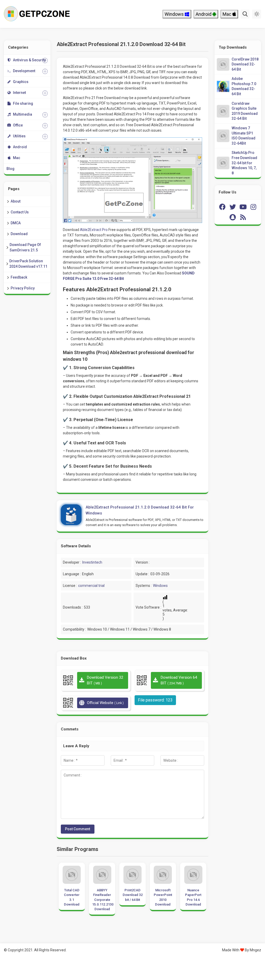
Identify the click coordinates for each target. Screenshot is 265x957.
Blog (10, 169)
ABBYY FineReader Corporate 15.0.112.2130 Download (102, 899)
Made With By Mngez (241, 950)
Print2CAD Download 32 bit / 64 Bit (132, 894)
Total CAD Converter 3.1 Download (71, 897)
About (15, 201)
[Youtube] (243, 207)
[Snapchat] (233, 217)
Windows (175, 14)
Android (204, 14)
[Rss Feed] (243, 217)
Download (19, 234)
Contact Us (20, 212)
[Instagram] (253, 207)
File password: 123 (155, 700)
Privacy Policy (23, 288)
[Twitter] (233, 207)
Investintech (92, 562)
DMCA (16, 223)
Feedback (19, 277)
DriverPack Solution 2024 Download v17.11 (28, 263)
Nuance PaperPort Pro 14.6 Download (193, 897)
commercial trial (91, 586)
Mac (227, 14)
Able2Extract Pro (94, 230)
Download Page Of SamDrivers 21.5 (25, 247)
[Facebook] (222, 207)
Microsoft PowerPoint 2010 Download (163, 897)
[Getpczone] (38, 14)
